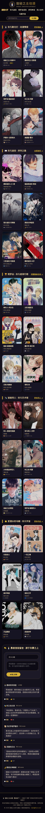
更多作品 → (38, 521)
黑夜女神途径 (29, 223)
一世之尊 (28, 555)
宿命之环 (28, 593)
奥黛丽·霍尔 (29, 138)
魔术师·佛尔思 (30, 346)
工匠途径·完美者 (9, 261)
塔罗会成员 (22, 10)
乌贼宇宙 (22, 14)
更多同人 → (38, 398)
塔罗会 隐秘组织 (9, 99)
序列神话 (31, 10)
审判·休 (27, 385)
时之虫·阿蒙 (29, 99)
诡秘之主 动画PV (9, 60)
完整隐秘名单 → (37, 274)
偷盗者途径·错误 (30, 184)
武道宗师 (28, 632)
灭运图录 (6, 632)
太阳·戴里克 (29, 308)
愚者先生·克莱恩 (30, 60)
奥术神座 (6, 593)
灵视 (34, 18)
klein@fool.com (36, 808)
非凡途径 (13, 10)
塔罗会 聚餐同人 (30, 508)
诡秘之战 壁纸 (8, 508)
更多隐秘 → (38, 27)
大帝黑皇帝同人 (8, 470)
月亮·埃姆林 (7, 385)
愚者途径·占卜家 (9, 184)
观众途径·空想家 (9, 223)
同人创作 (40, 10)
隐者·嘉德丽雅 (8, 346)
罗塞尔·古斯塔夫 (9, 138)
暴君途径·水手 (30, 261)
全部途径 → (38, 151)
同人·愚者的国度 (9, 431)
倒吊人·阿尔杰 (8, 308)
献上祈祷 (14, 674)
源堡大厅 (5, 10)
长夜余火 (6, 555)
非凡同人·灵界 (30, 431)
